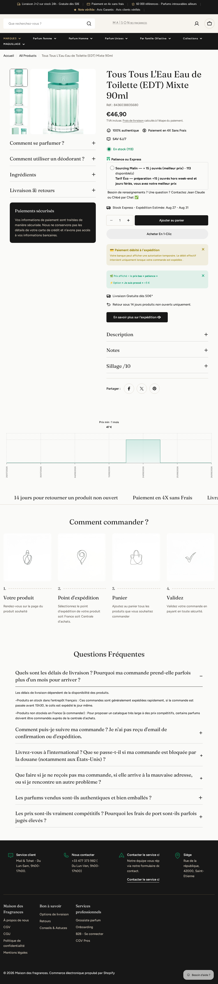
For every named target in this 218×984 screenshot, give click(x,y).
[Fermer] (203, 249)
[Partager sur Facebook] (129, 389)
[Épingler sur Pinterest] (154, 389)
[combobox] (49, 23)
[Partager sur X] (142, 389)
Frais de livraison (133, 120)
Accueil (8, 56)
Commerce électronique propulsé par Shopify (82, 973)
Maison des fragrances (31, 973)
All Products (27, 56)
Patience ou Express (126, 159)
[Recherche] (89, 23)
